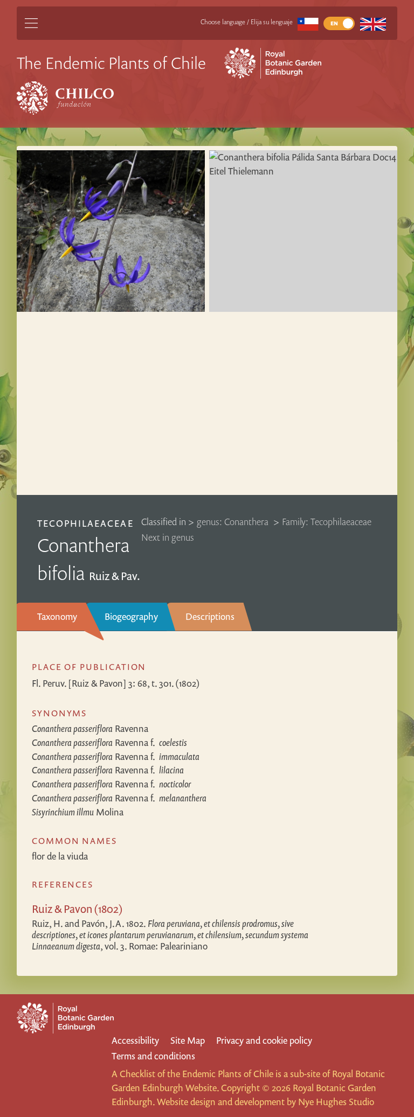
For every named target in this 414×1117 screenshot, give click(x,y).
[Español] (308, 23)
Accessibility (135, 1040)
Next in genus (167, 537)
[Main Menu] (31, 23)
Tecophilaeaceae (85, 523)
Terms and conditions (153, 1056)
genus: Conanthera (234, 521)
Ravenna (90, 728)
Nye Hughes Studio (336, 1101)
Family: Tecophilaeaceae (326, 521)
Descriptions (209, 616)
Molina (77, 812)
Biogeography (131, 616)
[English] (373, 23)
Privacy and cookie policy (264, 1040)
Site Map (187, 1040)
